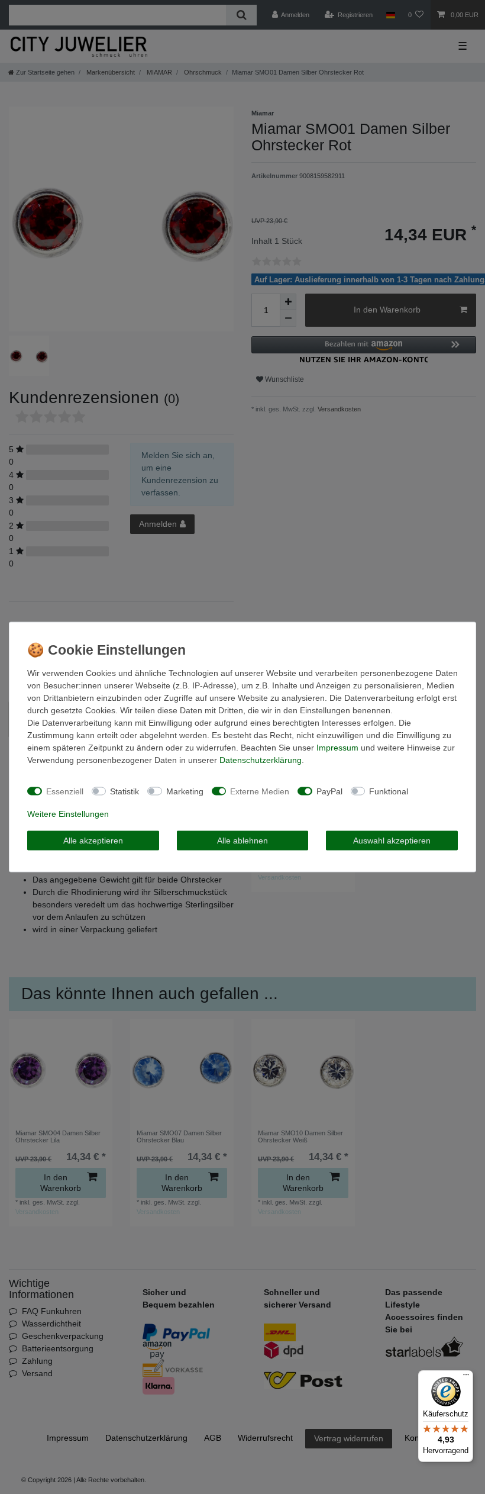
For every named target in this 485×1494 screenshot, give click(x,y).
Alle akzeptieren (93, 840)
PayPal (329, 791)
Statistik (124, 791)
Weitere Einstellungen (68, 814)
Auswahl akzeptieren (392, 840)
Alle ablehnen (242, 840)
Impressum (337, 747)
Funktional (388, 791)
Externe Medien (259, 791)
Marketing (184, 791)
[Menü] (466, 1377)
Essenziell (64, 791)
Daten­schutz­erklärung (260, 760)
